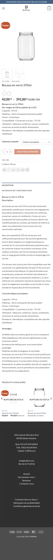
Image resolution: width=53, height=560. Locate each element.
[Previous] (6, 43)
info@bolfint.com (26, 460)
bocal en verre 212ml (10, 413)
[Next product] (4, 94)
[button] (3, 8)
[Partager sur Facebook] (9, 170)
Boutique (26, 480)
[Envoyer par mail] (18, 170)
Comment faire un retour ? (26, 499)
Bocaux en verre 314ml (37, 413)
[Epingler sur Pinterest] (23, 170)
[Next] (47, 43)
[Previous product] (9, 94)
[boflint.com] (26, 8)
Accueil (6, 81)
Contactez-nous (26, 483)
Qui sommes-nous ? (26, 477)
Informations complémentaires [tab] (17, 191)
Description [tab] (7, 185)
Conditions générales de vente (26, 506)
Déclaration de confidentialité (26, 503)
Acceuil (26, 474)
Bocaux (16, 81)
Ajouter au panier (27, 151)
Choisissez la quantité (10, 142)
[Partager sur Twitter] (13, 170)
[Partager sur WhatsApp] (4, 170)
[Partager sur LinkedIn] (27, 170)
